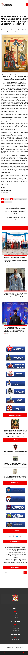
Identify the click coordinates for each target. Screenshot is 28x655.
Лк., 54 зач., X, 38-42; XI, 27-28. (17, 436)
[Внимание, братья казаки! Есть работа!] (15, 447)
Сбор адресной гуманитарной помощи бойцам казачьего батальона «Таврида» (15, 464)
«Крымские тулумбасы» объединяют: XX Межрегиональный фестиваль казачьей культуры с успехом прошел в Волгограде (15, 548)
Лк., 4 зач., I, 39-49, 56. (12, 435)
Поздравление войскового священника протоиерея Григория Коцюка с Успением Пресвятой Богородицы (16, 554)
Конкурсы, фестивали (22, 263)
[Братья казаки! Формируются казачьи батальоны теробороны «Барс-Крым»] (15, 471)
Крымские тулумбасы (13, 263)
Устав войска (16, 626)
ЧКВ (16, 613)
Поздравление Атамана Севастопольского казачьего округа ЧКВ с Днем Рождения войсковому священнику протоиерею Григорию (15, 561)
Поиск (25, 572)
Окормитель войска (13, 297)
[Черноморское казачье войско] (6, 4)
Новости (15, 199)
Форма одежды (16, 628)
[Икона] (15, 424)
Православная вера (22, 199)
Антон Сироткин (8, 201)
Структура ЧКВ (16, 630)
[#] (10, 536)
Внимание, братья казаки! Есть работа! (15, 451)
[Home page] (1, 29)
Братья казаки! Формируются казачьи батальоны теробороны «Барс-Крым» (15, 477)
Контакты (16, 617)
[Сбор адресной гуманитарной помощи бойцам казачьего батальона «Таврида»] (15, 458)
